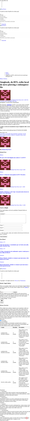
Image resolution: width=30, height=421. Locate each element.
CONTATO (2, 20)
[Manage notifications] (27, 418)
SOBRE (2, 19)
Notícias (5, 78)
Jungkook (11, 101)
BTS (7, 101)
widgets (26, 287)
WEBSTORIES (3, 17)
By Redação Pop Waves (16, 100)
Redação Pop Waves (6, 149)
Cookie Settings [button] (3, 298)
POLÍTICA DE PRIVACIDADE (7, 21)
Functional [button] (2, 390)
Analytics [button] (2, 402)
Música (1, 78)
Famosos (2, 255)
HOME (1, 15)
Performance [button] (3, 396)
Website (1, 230)
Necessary (4, 320)
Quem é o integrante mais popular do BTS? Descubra (12, 174)
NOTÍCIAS (2, 16)
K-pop (15, 101)
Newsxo (16, 280)
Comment (2, 213)
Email (1, 227)
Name (1, 225)
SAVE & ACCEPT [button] (4, 420)
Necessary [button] (2, 319)
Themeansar (22, 280)
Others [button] (1, 415)
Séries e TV (2, 242)
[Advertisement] (15, 56)
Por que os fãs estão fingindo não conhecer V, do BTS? (13, 157)
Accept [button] (9, 298)
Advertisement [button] (3, 409)
